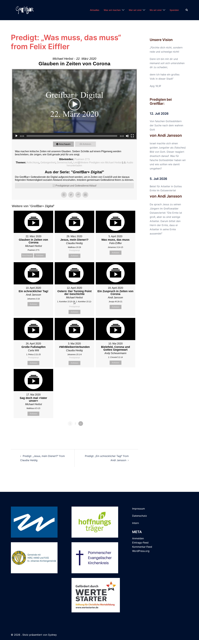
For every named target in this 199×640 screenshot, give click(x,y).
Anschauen (64, 144)
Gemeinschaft (64, 162)
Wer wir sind (135, 10)
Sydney (52, 634)
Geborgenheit (48, 162)
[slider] (72, 136)
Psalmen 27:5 (82, 159)
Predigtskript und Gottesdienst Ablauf (76, 185)
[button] (187, 10)
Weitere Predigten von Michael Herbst (101, 162)
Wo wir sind (156, 10)
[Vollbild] (132, 135)
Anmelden (138, 538)
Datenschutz (139, 515)
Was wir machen (112, 10)
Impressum (138, 508)
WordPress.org (140, 550)
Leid (75, 162)
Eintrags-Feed (140, 542)
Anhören (87, 144)
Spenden (174, 10)
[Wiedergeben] (16, 135)
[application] (74, 104)
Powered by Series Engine (125, 432)
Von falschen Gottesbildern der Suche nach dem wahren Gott (166, 125)
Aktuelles (94, 10)
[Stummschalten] (127, 135)
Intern (135, 523)
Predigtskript (74, 250)
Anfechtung (33, 162)
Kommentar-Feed (142, 546)
